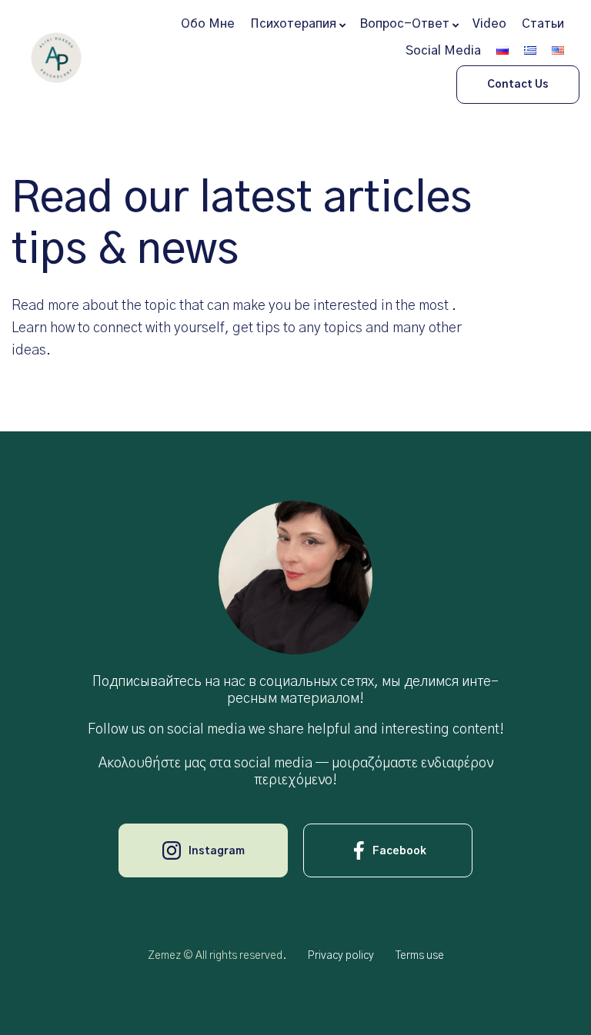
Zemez (164, 955)
